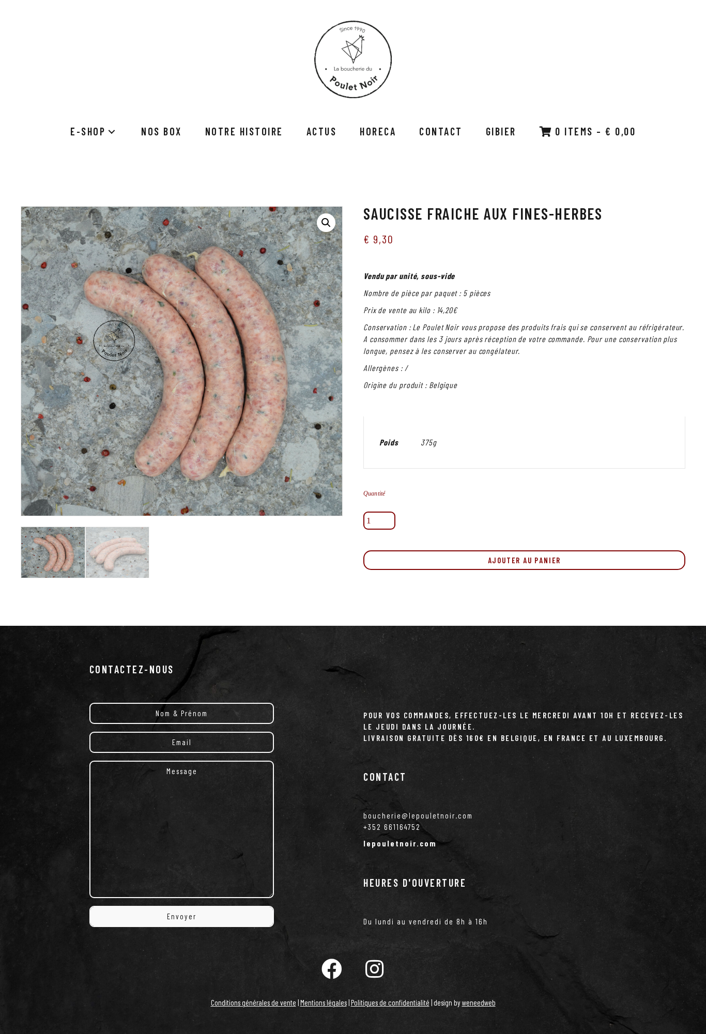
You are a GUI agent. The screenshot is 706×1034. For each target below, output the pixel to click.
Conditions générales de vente (253, 1002)
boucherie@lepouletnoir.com (418, 815)
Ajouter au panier (524, 560)
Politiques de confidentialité (390, 1002)
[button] (326, 222)
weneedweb (479, 1002)
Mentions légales (323, 1002)
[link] (94, 131)
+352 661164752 (392, 826)
